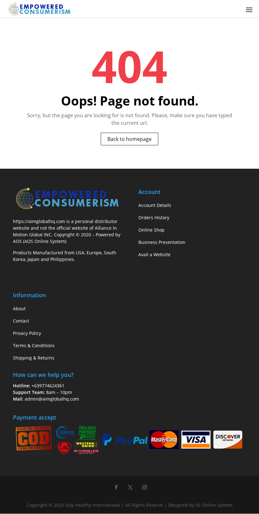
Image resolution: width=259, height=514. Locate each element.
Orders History (153, 218)
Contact (21, 321)
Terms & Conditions (34, 345)
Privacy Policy (27, 333)
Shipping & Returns (33, 358)
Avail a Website (154, 254)
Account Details (154, 205)
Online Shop (151, 230)
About (19, 308)
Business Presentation (161, 242)
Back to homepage (129, 139)
